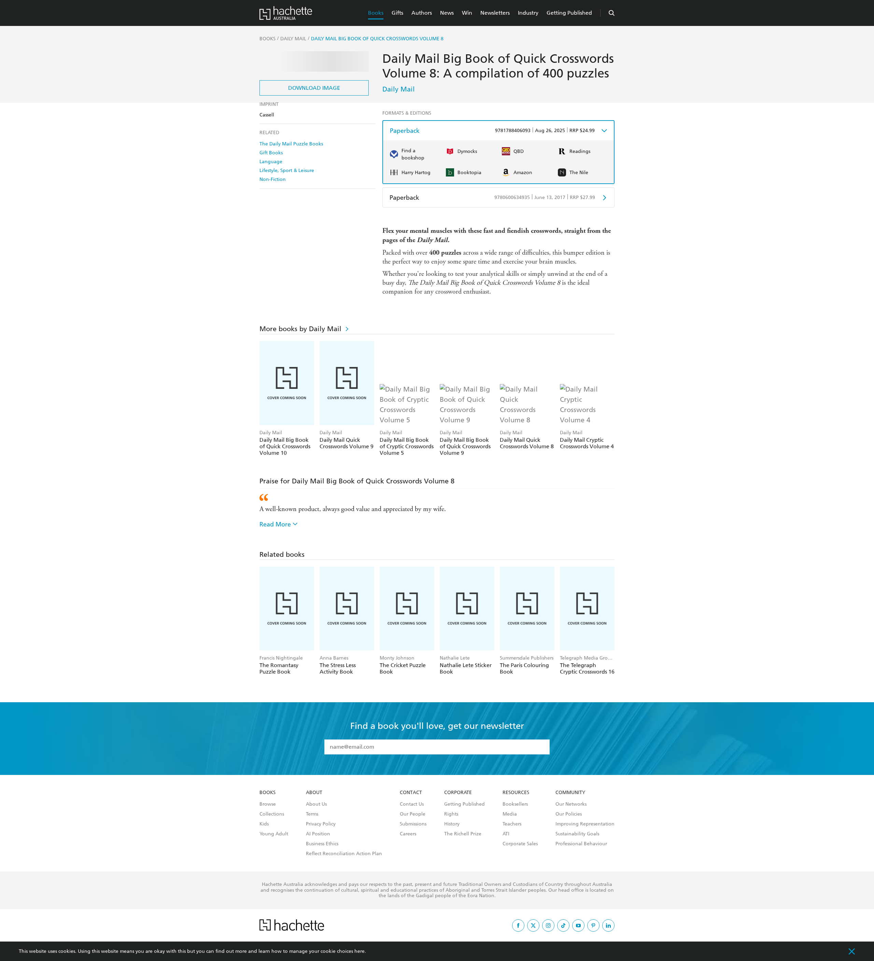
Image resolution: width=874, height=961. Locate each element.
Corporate (458, 792)
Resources (516, 792)
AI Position (318, 834)
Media (510, 814)
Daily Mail (398, 89)
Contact (411, 792)
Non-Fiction (272, 179)
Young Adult (273, 834)
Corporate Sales (520, 844)
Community (570, 792)
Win (467, 13)
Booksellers (515, 804)
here (359, 951)
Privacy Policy (321, 824)
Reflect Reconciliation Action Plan (344, 853)
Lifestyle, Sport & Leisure (286, 170)
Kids (264, 824)
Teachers (512, 824)
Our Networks (571, 804)
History (452, 824)
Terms (312, 814)
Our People (412, 814)
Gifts (397, 13)
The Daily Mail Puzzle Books (291, 144)
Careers (408, 834)
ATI (506, 834)
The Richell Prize (462, 834)
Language (270, 162)
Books (375, 13)
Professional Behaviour (581, 844)
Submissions (413, 824)
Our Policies (568, 814)
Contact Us (412, 804)
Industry (528, 13)
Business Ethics (322, 844)
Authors (421, 13)
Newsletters (495, 13)
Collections (271, 814)
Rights (451, 814)
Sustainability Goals (577, 834)
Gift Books (271, 153)
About (314, 792)
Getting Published (569, 13)
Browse (267, 804)
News (447, 13)
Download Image (314, 88)
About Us (316, 804)
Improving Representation (585, 824)
